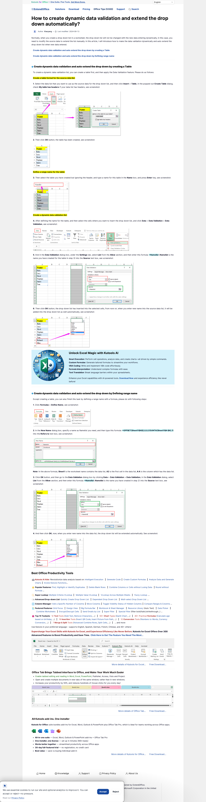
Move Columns (93, 604)
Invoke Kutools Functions (55, 583)
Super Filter (109, 611)
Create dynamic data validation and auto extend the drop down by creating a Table (71, 50)
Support (121, 9)
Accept (103, 791)
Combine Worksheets (45, 611)
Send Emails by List (91, 611)
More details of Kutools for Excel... (129, 664)
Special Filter (124, 611)
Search (135, 9)
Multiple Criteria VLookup (60, 595)
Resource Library (135, 608)
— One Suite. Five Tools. (58, 2)
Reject (116, 791)
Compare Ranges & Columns (157, 604)
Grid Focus (58, 608)
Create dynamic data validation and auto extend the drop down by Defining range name (73, 56)
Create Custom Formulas (135, 579)
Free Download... (157, 664)
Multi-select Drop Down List (133, 599)
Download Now (126, 378)
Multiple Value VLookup (86, 595)
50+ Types (107, 616)
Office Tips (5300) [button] (103, 9)
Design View (72, 608)
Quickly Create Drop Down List (75, 599)
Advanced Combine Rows (85, 622)
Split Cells (102, 622)
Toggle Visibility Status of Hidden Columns (122, 604)
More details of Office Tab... (132, 711)
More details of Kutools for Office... (128, 754)
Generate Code (114, 579)
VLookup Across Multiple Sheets (115, 595)
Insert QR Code (84, 619)
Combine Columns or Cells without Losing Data (130, 587)
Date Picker (163, 608)
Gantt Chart (121, 616)
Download (74, 9)
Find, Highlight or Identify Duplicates (68, 587)
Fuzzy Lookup (140, 595)
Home (42, 773)
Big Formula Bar (88, 608)
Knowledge (63, 773)
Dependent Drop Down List (105, 599)
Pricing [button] (86, 9)
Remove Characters (83, 616)
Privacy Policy (109, 773)
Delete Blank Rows (97, 587)
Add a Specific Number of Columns (68, 604)
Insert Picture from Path (102, 619)
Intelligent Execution (94, 579)
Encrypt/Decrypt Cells (69, 611)
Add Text (69, 616)
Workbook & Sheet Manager (111, 608)
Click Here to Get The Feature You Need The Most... (117, 635)
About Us (133, 773)
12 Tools (58, 616)
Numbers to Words (149, 619)
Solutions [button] (60, 9)
